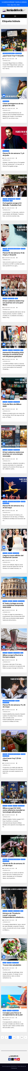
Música (10, 553)
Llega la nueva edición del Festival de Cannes (13, 556)
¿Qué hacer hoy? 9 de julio (13, 56)
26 (22, 1037)
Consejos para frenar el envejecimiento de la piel (12, 1014)
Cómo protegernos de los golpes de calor (13, 105)
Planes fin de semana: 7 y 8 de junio (13, 154)
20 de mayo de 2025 (9, 560)
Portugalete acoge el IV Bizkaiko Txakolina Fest (12, 204)
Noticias (18, 198)
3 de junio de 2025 (9, 208)
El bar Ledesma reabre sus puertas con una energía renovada (13, 454)
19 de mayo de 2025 (9, 610)
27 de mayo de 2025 (9, 409)
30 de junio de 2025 (9, 108)
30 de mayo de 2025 (9, 257)
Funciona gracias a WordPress (9, 1066)
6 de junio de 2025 (9, 158)
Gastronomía (11, 198)
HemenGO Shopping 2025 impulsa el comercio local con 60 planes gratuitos (13, 354)
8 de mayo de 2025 (9, 920)
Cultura (5, 198)
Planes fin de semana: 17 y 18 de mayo (14, 706)
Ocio (11, 200)
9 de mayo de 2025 (9, 868)
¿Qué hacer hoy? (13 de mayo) (12, 759)
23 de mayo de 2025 (9, 459)
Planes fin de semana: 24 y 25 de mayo (13, 507)
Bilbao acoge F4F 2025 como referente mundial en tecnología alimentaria (14, 810)
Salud (4, 962)
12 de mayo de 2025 (9, 814)
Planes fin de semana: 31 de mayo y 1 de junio (13, 254)
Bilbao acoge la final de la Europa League (13, 656)
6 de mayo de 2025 (9, 968)
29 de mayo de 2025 (9, 307)
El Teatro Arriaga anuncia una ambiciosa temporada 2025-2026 (13, 605)
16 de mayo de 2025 (9, 709)
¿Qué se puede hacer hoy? (8, 53)
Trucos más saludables (12, 965)
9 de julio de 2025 (9, 58)
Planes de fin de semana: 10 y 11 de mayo (14, 864)
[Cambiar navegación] (15, 16)
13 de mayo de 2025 (9, 763)
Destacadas (18, 53)
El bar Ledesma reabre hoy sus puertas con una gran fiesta (13, 303)
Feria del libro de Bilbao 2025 (12, 405)
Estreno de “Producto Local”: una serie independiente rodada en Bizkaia (13, 916)
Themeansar (14, 1068)
